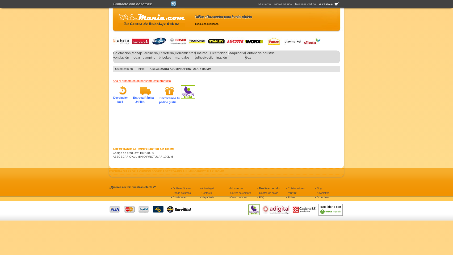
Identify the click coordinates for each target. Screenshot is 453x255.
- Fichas (291, 197)
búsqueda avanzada (206, 23)
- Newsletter (322, 192)
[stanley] (216, 39)
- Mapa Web (207, 197)
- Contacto (206, 192)
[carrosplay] (291, 39)
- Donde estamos (181, 192)
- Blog (318, 188)
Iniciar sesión (283, 4)
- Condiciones (179, 197)
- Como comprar (238, 197)
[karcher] (197, 39)
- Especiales (322, 197)
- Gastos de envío (267, 192)
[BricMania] (151, 21)
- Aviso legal (207, 188)
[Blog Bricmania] (173, 3)
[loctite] (235, 39)
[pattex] (272, 39)
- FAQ (260, 197)
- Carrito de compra (240, 192)
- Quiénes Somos (181, 188)
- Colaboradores (295, 188)
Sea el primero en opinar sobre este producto (142, 81)
